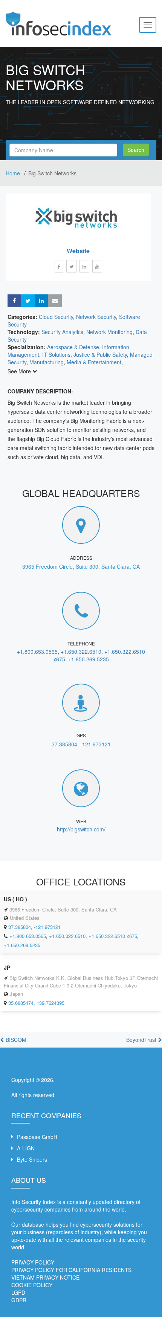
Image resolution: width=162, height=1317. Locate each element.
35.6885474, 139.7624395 (36, 1002)
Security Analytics (62, 332)
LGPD (18, 1292)
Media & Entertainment (94, 362)
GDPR (18, 1300)
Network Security (96, 316)
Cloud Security (56, 316)
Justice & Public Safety (100, 354)
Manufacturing (46, 362)
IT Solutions (56, 354)
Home (13, 173)
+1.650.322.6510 (81, 651)
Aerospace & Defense (73, 347)
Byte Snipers (32, 1159)
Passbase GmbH (37, 1137)
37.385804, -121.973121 (81, 744)
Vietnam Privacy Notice (45, 1277)
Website (78, 250)
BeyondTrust (141, 1039)
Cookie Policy (31, 1285)
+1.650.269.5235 (88, 659)
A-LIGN (26, 1148)
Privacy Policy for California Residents (71, 1270)
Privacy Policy (32, 1262)
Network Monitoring (109, 332)
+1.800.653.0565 (37, 651)
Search (135, 149)
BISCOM (16, 1039)
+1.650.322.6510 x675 (113, 935)
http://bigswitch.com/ (81, 829)
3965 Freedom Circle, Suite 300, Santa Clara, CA (81, 566)
